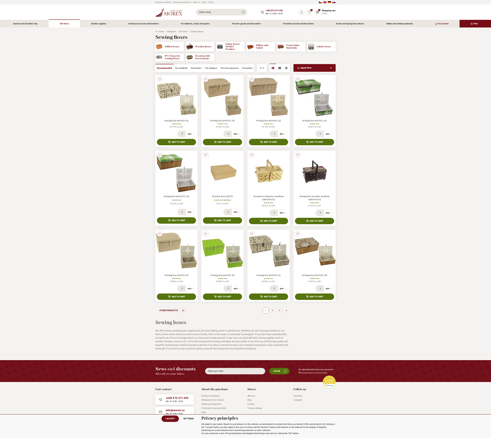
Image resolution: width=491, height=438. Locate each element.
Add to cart (178, 142)
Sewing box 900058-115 (268, 120)
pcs (189, 134)
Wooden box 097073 (222, 196)
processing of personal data (314, 372)
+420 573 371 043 (274, 10)
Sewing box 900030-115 (222, 120)
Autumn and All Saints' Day (25, 24)
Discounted (443, 24)
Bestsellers (196, 68)
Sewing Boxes (197, 31)
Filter (475, 24)
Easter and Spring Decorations (350, 24)
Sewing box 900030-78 (223, 275)
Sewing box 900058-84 (176, 120)
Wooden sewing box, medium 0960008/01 (268, 198)
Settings (188, 418)
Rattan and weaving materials (399, 24)
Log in (276, 371)
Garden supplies (98, 24)
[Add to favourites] (159, 79)
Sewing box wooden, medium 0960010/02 (314, 198)
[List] (279, 68)
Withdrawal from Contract (212, 400)
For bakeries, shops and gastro (195, 24)
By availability (181, 68)
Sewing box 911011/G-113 (176, 196)
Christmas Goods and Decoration (298, 24)
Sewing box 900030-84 (268, 275)
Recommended (164, 68)
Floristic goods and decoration (246, 24)
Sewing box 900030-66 (176, 275)
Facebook (297, 396)
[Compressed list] (286, 68)
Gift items (64, 24)
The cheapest (211, 68)
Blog (204, 2)
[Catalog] (273, 68)
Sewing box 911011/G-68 (314, 275)
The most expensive (229, 68)
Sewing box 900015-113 (314, 120)
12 (261, 68)
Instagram (297, 400)
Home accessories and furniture (144, 24)
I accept (170, 418)
